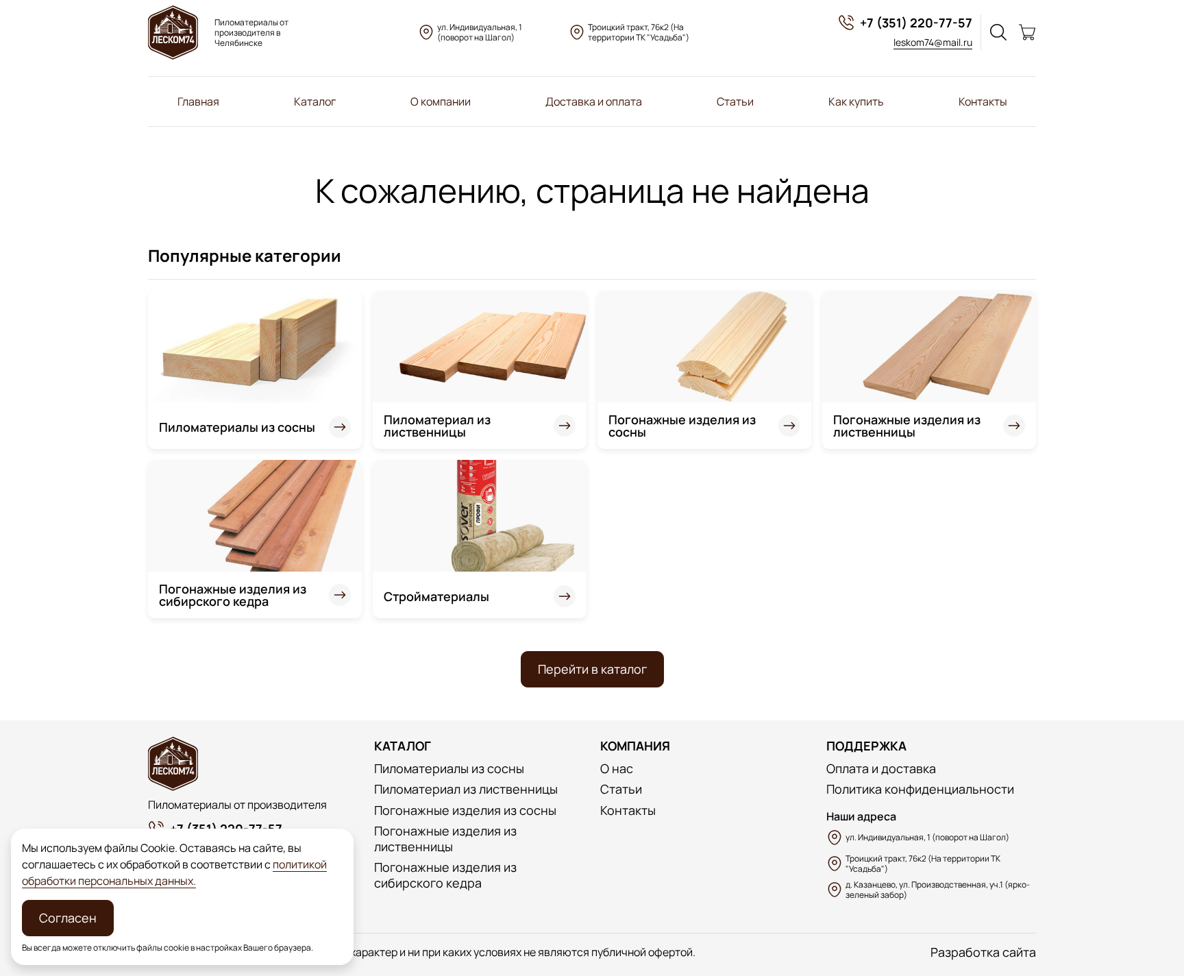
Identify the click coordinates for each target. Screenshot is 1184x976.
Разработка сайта (983, 952)
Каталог (315, 101)
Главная (198, 101)
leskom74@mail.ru (932, 42)
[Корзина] (1027, 32)
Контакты (983, 101)
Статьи (735, 101)
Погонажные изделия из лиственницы (907, 425)
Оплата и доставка (881, 769)
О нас (616, 769)
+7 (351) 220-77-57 (916, 22)
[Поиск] (998, 32)
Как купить (856, 101)
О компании (440, 101)
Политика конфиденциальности (920, 789)
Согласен (68, 918)
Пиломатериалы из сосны (237, 427)
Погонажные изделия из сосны (682, 425)
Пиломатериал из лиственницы (437, 425)
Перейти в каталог (592, 669)
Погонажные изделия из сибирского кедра (232, 595)
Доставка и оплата (593, 101)
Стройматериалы (436, 596)
